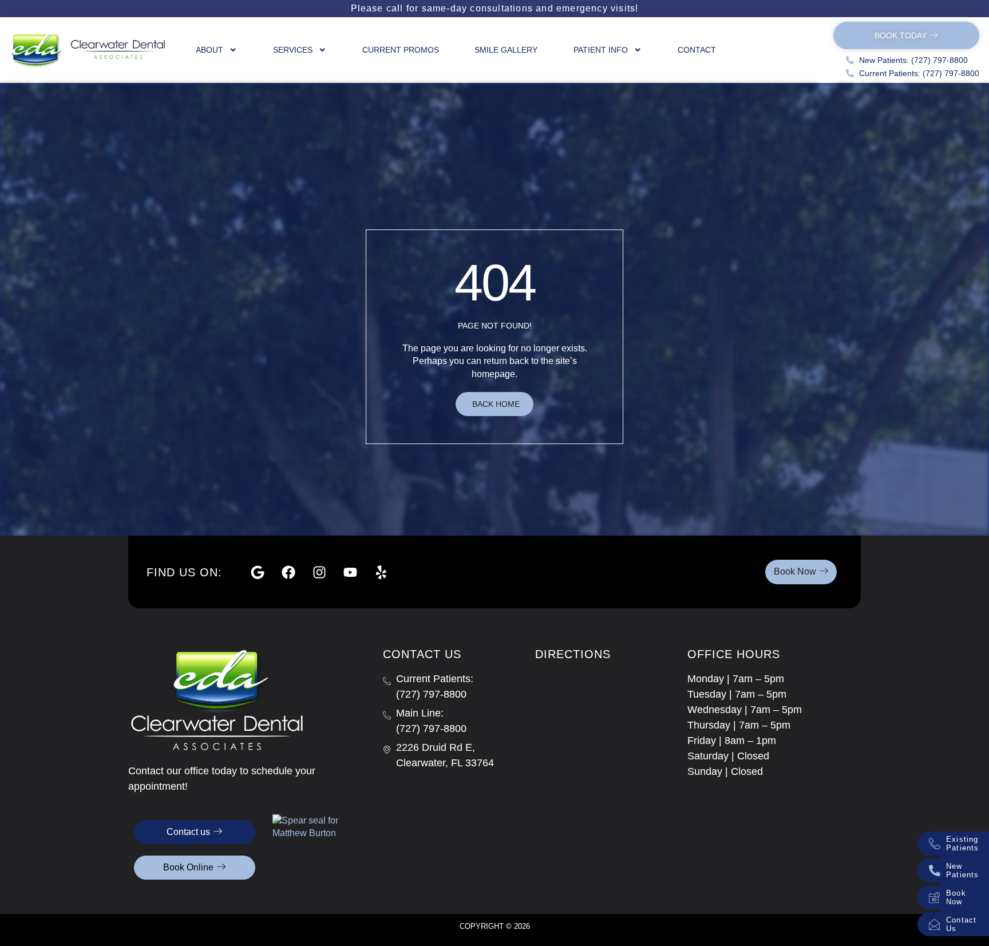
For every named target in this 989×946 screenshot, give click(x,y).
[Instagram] (319, 572)
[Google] (257, 572)
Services (292, 49)
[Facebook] (288, 572)
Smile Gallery (505, 49)
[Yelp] (381, 572)
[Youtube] (350, 572)
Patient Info (600, 49)
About (209, 49)
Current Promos (400, 49)
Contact (697, 49)
